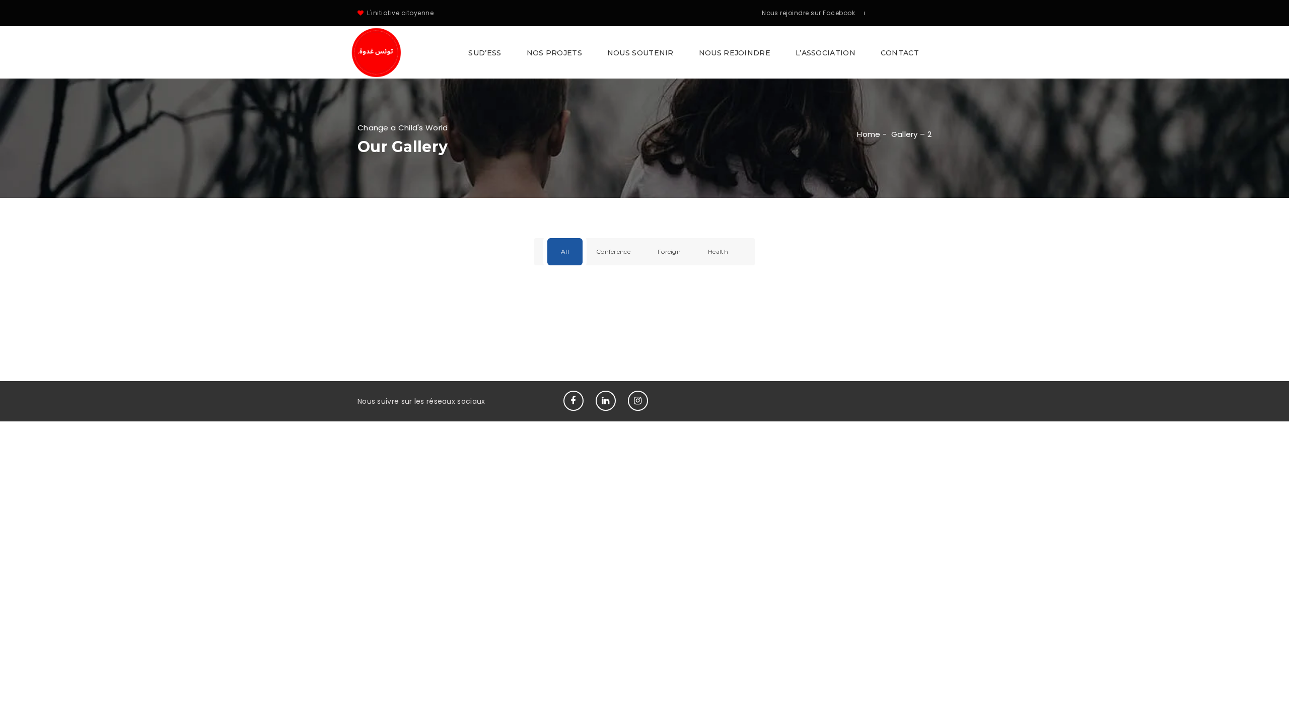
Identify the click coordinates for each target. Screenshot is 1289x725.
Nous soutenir (640, 52)
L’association (825, 52)
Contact (900, 52)
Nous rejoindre (734, 52)
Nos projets (554, 52)
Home (868, 134)
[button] (644, 52)
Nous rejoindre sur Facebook (808, 13)
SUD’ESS (484, 52)
